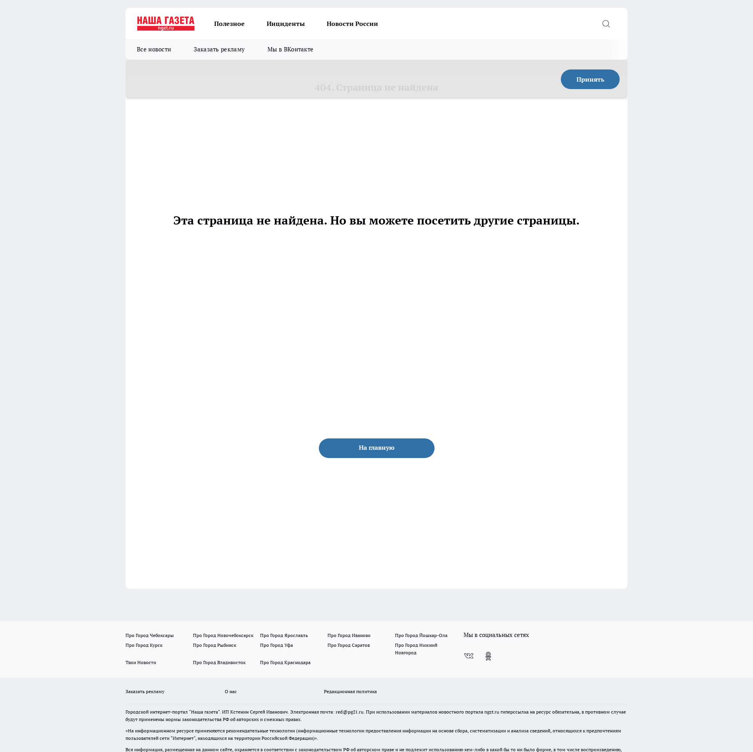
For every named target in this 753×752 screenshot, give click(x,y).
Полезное (229, 23)
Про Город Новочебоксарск (223, 635)
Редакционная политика (350, 691)
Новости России (352, 23)
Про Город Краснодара (285, 662)
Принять (590, 79)
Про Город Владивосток (219, 662)
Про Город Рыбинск (214, 645)
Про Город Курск (144, 645)
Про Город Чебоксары (150, 635)
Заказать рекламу (219, 49)
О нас (231, 691)
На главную (377, 447)
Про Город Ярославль (284, 635)
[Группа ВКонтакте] (468, 656)
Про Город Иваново (349, 635)
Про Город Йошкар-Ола (421, 635)
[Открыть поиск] (606, 23)
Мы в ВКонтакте (290, 49)
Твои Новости (141, 662)
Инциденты (286, 23)
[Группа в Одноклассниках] (488, 656)
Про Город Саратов (348, 645)
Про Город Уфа (276, 645)
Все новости (154, 49)
